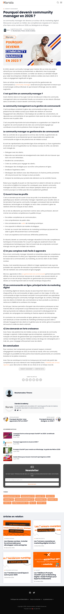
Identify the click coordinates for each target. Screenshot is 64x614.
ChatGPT (37, 570)
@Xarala (38, 608)
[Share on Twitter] (26, 379)
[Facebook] (15, 410)
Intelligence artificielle (11, 570)
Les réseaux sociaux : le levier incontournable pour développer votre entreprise (16, 543)
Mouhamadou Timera (19, 31)
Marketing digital (39, 369)
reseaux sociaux (9, 538)
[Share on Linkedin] (33, 379)
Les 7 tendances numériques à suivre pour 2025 (16, 574)
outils (23, 223)
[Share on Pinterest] (37, 379)
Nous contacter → (36, 599)
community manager (22, 85)
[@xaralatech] (18, 410)
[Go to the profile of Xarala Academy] (8, 30)
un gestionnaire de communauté (33, 274)
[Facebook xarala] (30, 592)
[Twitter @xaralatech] (34, 592)
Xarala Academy (30, 31)
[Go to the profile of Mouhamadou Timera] (5, 30)
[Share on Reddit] (30, 379)
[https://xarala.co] (20, 410)
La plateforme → (48, 599)
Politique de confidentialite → (20, 599)
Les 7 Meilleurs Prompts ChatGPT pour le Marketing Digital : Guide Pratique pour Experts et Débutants (45, 576)
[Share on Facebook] (23, 379)
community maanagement (11, 8)
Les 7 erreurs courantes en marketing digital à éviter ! (45, 542)
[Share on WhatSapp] (40, 379)
